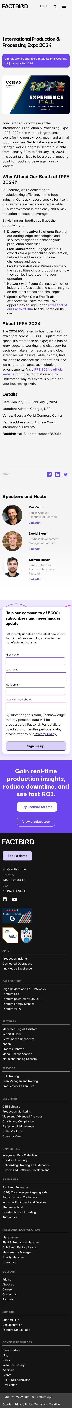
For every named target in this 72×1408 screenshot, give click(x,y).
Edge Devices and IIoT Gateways (24, 989)
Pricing (6, 1279)
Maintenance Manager (17, 1252)
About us (8, 1284)
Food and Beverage (15, 1187)
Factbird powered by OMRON (22, 998)
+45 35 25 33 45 (13, 880)
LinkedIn (35, 522)
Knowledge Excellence (17, 968)
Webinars (8, 1370)
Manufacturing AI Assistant (19, 1029)
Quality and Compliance (18, 1121)
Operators (9, 1262)
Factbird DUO (11, 994)
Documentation (12, 1324)
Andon (6, 1044)
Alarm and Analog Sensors (19, 1058)
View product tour (36, 822)
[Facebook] (50, 474)
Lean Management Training (20, 1081)
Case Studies (11, 1350)
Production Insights (15, 958)
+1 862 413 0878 (13, 890)
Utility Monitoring (13, 1131)
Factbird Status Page (16, 1329)
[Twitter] (66, 474)
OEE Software (11, 1106)
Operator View (11, 1136)
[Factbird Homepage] (15, 6)
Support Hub (10, 1319)
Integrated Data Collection (19, 1155)
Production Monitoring (16, 1111)
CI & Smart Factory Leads (19, 1247)
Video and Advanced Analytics (22, 1116)
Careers (7, 1289)
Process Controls (13, 1049)
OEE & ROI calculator (16, 1380)
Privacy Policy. (45, 734)
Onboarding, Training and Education (26, 1165)
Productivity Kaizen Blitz (18, 1086)
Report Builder (11, 1034)
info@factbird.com (14, 869)
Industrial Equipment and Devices (24, 1202)
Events (6, 1375)
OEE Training (10, 1076)
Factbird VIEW (11, 1008)
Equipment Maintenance (18, 1126)
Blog (5, 1355)
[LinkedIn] (58, 474)
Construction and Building (19, 1212)
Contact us (9, 1294)
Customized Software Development (25, 1170)
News (6, 1360)
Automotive (9, 1217)
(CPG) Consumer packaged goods (24, 1192)
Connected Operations (17, 963)
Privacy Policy (23, 1404)
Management (11, 1237)
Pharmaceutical (12, 1207)
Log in (44, 6)
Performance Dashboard (18, 1039)
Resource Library (13, 1365)
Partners (7, 1299)
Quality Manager (13, 1257)
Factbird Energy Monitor (18, 1003)
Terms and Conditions (48, 1404)
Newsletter (9, 1385)
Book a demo (17, 856)
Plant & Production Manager (20, 1242)
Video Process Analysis (17, 1054)
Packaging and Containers (19, 1197)
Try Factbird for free (37, 807)
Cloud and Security (14, 1160)
